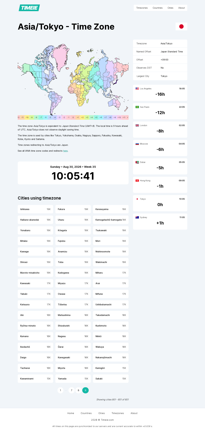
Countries (158, 7)
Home (70, 413)
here (65, 150)
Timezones (142, 7)
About (181, 7)
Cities (170, 7)
